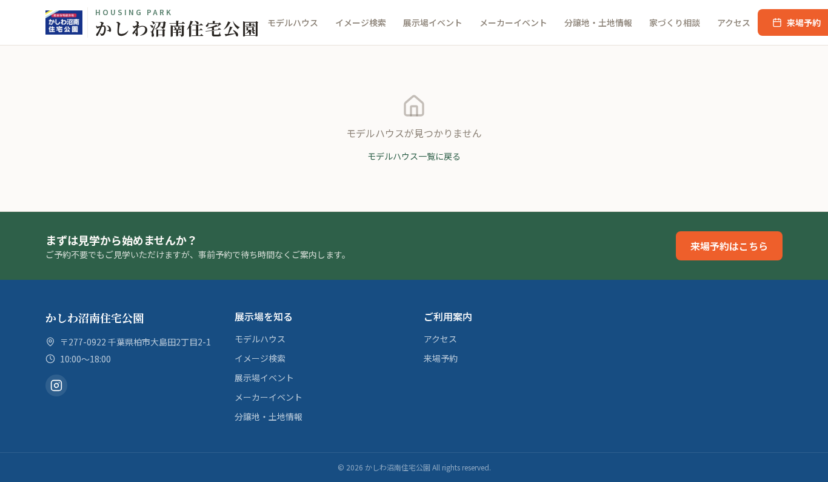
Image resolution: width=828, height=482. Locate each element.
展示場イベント (432, 22)
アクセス (733, 22)
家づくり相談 (674, 22)
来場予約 (441, 358)
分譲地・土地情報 (598, 22)
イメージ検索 (360, 22)
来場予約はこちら (729, 246)
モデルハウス (292, 22)
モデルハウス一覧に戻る (414, 156)
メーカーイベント (513, 22)
